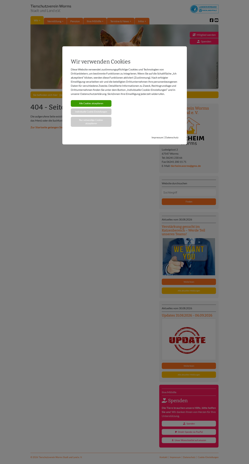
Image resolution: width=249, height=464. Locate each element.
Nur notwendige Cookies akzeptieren (91, 122)
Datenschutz (171, 137)
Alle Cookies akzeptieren (91, 103)
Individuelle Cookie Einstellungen (91, 111)
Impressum (157, 137)
